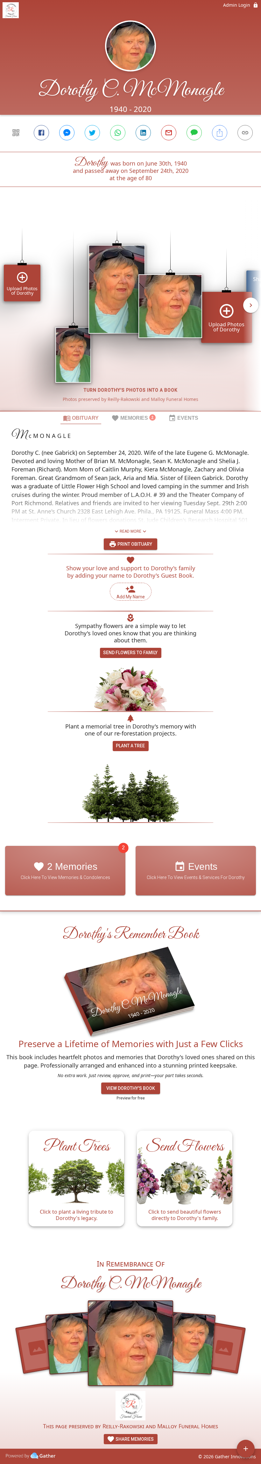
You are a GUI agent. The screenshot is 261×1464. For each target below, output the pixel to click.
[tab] (80, 417)
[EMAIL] (168, 132)
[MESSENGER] (66, 132)
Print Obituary (134, 544)
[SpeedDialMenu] (246, 1449)
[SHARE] (219, 132)
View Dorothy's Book (130, 1088)
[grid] (130, 309)
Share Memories (134, 1439)
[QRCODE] (16, 132)
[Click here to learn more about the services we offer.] (131, 1406)
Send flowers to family (130, 652)
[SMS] (194, 132)
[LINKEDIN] (143, 132)
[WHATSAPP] (117, 132)
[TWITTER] (92, 132)
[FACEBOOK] (41, 132)
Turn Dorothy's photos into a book (131, 390)
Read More (130, 531)
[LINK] (245, 132)
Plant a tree (130, 745)
